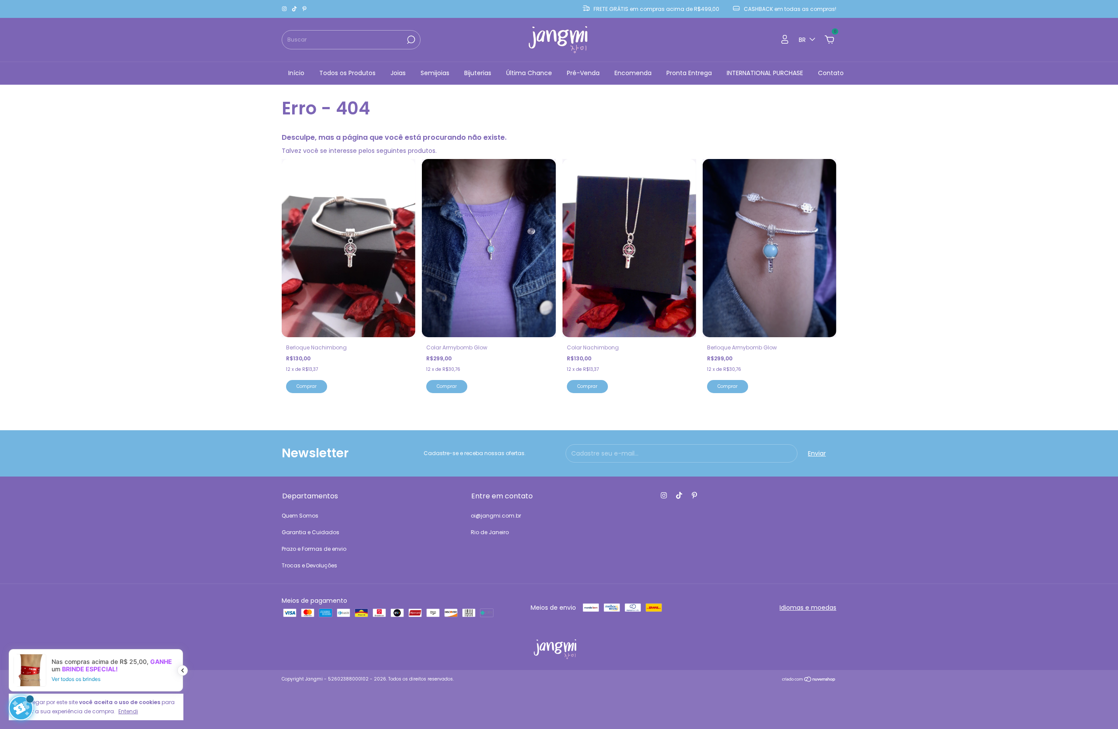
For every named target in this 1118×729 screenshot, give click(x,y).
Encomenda (633, 73)
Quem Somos (300, 515)
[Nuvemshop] (809, 680)
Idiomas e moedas (808, 607)
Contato (831, 73)
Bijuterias (477, 73)
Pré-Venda (583, 73)
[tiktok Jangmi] (295, 9)
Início (296, 73)
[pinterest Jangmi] (304, 9)
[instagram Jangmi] (285, 9)
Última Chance (529, 73)
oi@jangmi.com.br (496, 515)
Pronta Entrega (689, 73)
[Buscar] (410, 39)
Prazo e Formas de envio (314, 549)
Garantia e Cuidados (310, 532)
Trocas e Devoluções (309, 565)
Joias (398, 73)
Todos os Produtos (347, 73)
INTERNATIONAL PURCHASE (765, 73)
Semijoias (435, 73)
